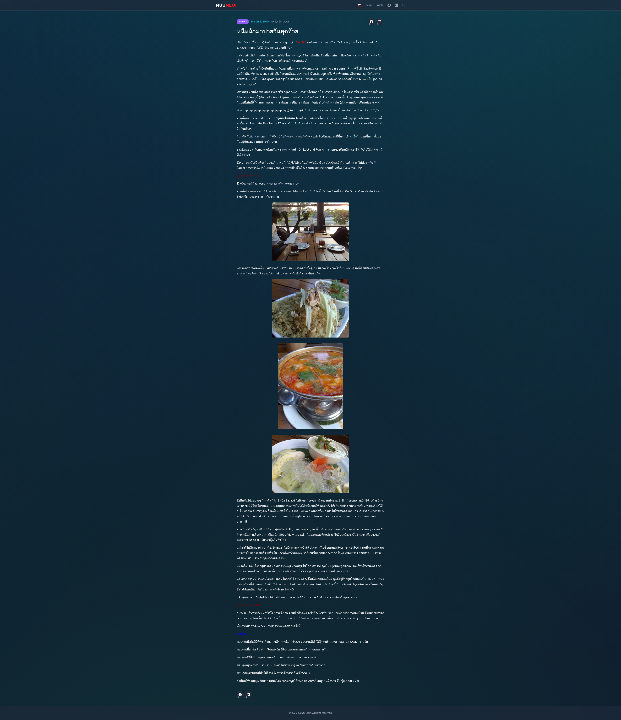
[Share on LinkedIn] (379, 21)
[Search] (403, 5)
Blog (369, 5)
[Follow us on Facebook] (389, 5)
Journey (243, 21)
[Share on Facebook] (371, 21)
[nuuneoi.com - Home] (226, 5)
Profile (380, 5)
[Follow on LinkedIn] (396, 5)
